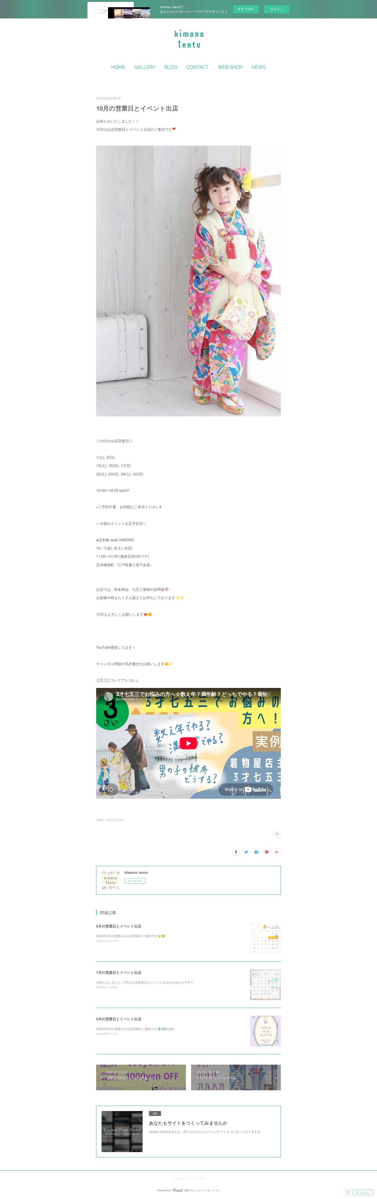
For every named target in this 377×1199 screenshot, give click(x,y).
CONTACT (197, 67)
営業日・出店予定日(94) (110, 820)
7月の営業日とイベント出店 (118, 972)
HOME (118, 67)
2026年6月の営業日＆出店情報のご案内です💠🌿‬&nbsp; (135, 1028)
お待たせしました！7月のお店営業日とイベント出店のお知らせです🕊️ (145, 982)
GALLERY (144, 67)
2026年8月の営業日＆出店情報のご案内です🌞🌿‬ (130, 936)
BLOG (170, 67)
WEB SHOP (230, 67)
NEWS (259, 67)
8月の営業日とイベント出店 (118, 925)
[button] (118, 67)
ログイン (276, 9)
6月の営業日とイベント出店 (118, 1018)
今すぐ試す (245, 8)
